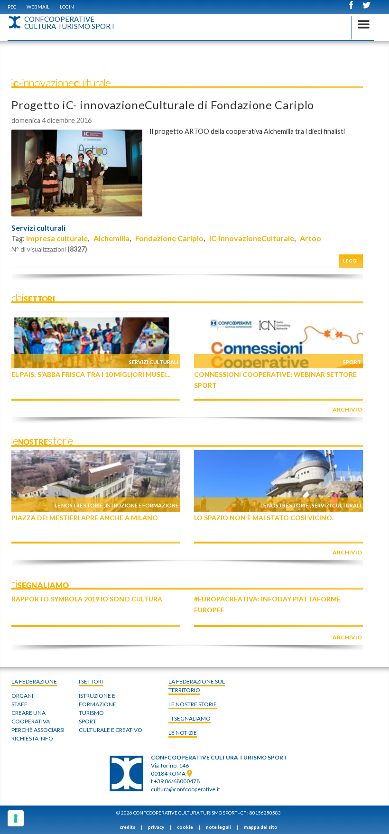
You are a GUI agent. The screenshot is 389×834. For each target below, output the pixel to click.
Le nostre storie (78, 505)
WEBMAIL (38, 6)
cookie (185, 827)
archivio (347, 409)
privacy (156, 827)
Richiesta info (32, 738)
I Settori (91, 681)
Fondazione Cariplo (169, 238)
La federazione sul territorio (196, 685)
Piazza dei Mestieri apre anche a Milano (84, 518)
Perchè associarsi (38, 729)
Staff (19, 704)
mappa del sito (261, 827)
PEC (12, 6)
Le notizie (182, 732)
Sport (352, 362)
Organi (22, 695)
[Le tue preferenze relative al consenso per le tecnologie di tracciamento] (16, 818)
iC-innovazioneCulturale (251, 238)
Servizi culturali (38, 228)
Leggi (350, 260)
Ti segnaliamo (189, 718)
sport (87, 721)
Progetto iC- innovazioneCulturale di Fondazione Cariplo (162, 105)
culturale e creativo (110, 729)
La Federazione (34, 681)
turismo (91, 712)
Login (67, 6)
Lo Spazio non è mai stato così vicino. (263, 518)
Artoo (310, 238)
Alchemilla (111, 238)
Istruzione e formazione (142, 505)
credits (127, 827)
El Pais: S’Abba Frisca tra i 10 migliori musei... (90, 374)
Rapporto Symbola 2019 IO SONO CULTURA (86, 599)
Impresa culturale (57, 238)
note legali (218, 827)
